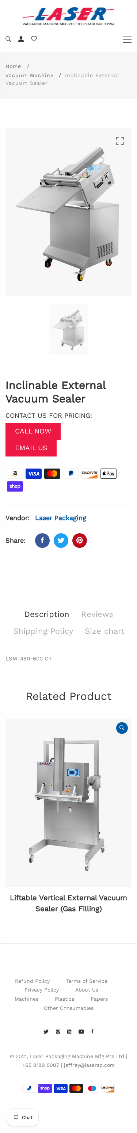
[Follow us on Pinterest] (79, 540)
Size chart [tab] (104, 631)
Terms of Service (86, 981)
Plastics (64, 999)
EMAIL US (31, 448)
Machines (26, 999)
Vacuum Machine (29, 75)
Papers (99, 999)
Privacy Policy (41, 990)
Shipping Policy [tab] (43, 631)
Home (13, 66)
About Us (86, 990)
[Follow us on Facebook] (42, 540)
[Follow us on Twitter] (61, 540)
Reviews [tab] (97, 614)
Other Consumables (69, 1008)
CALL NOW (33, 431)
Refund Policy (32, 981)
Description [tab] (46, 614)
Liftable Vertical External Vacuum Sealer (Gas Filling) (68, 903)
